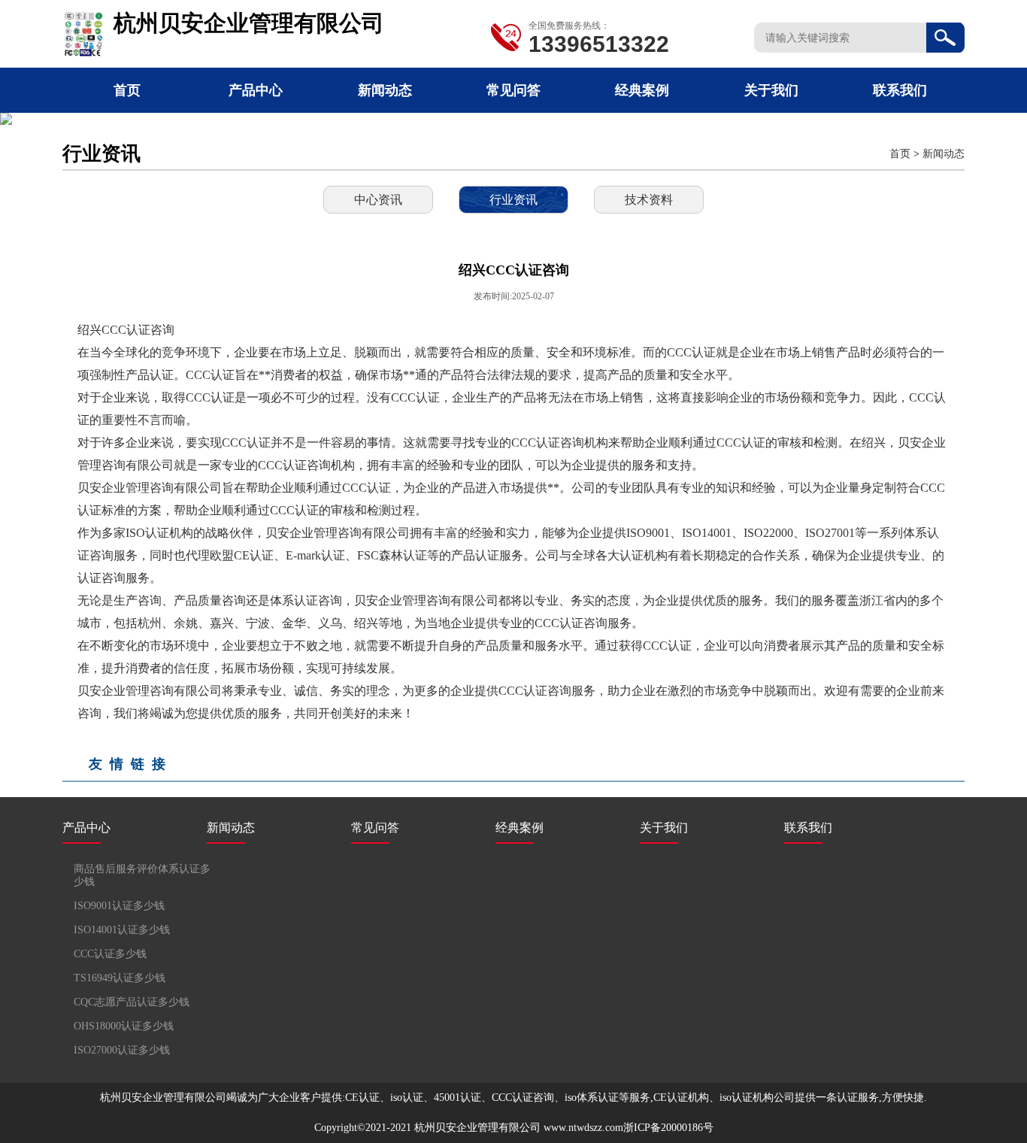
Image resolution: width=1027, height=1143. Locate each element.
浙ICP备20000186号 (668, 1127)
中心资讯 (378, 199)
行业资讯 (513, 199)
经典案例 (642, 90)
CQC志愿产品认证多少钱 (131, 1002)
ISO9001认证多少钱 (119, 905)
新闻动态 (385, 90)
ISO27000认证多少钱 (122, 1050)
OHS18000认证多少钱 (124, 1026)
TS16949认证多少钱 (119, 978)
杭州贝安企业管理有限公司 (477, 1127)
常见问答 (513, 90)
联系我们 (900, 90)
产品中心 (256, 90)
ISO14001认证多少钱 (122, 929)
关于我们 (771, 90)
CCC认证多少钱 (110, 954)
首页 (127, 90)
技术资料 (649, 199)
